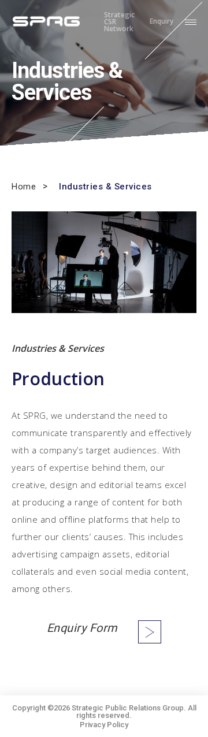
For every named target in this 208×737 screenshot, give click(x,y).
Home (24, 187)
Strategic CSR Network (119, 22)
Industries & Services (105, 187)
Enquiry (161, 22)
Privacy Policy (104, 724)
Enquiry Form (82, 628)
